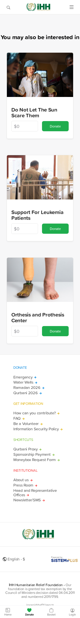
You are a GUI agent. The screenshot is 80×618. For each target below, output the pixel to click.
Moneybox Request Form (34, 460)
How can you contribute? (34, 413)
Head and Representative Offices (35, 492)
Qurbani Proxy (25, 449)
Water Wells (23, 382)
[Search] (8, 7)
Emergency (22, 377)
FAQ (17, 418)
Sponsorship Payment (32, 454)
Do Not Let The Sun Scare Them (34, 112)
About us (21, 480)
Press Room (23, 485)
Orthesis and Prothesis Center (37, 317)
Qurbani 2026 (25, 393)
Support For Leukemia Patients (37, 215)
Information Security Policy (36, 429)
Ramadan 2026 (26, 387)
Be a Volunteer (26, 423)
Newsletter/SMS (27, 500)
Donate (55, 126)
